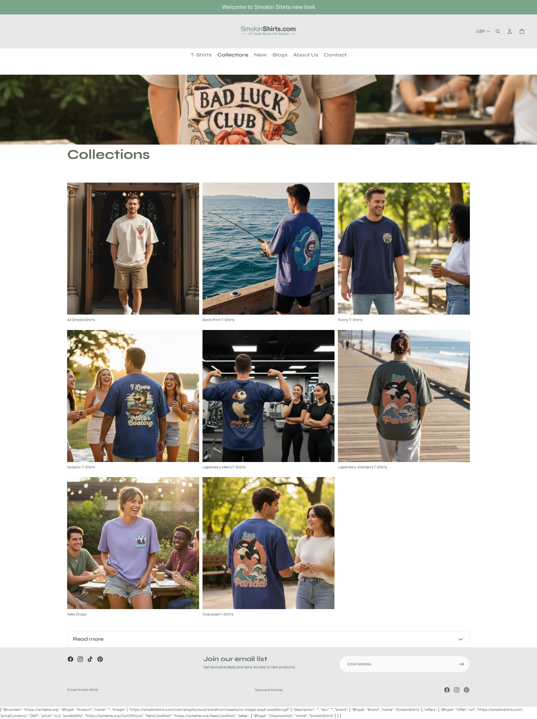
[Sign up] (461, 664)
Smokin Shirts (88, 690)
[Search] (498, 31)
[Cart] (522, 31)
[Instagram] (80, 659)
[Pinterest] (100, 659)
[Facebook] (70, 659)
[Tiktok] (90, 659)
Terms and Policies (268, 690)
